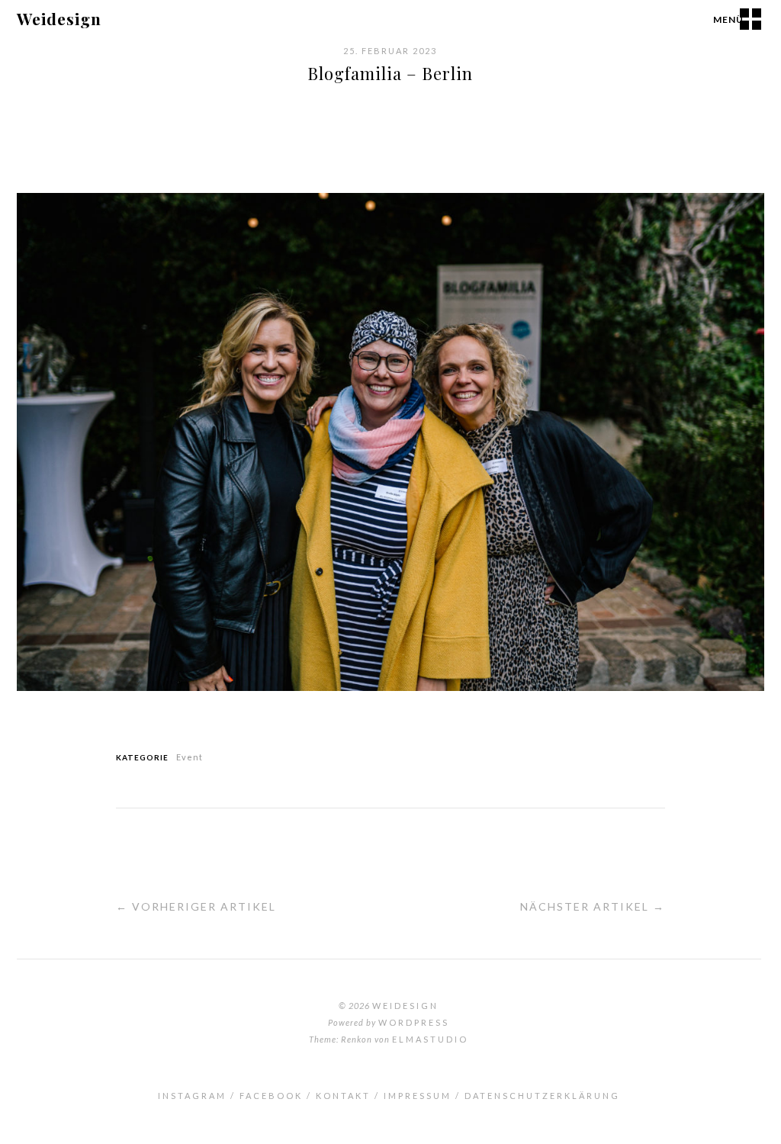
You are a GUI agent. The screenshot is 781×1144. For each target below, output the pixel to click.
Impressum (418, 1096)
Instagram (192, 1096)
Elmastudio (430, 1039)
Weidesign (59, 18)
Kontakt (343, 1096)
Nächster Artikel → (592, 906)
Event (189, 757)
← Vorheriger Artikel (196, 906)
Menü (728, 19)
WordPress (413, 1022)
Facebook (271, 1096)
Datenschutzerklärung (542, 1096)
